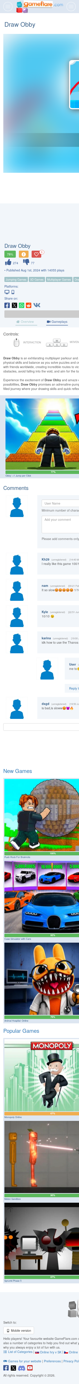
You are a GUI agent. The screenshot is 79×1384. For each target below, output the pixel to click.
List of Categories (20, 1351)
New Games (17, 770)
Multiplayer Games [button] (59, 279)
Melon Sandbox (12, 1199)
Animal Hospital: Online (16, 1020)
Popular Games (21, 1030)
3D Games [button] (37, 279)
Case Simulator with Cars (17, 938)
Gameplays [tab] (59, 321)
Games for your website (24, 1361)
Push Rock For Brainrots (17, 857)
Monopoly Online (13, 1117)
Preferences (53, 1361)
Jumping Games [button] (16, 279)
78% (10, 254)
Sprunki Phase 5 (13, 1280)
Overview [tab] (27, 321)
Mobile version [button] (20, 1330)
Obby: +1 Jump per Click (18, 475)
